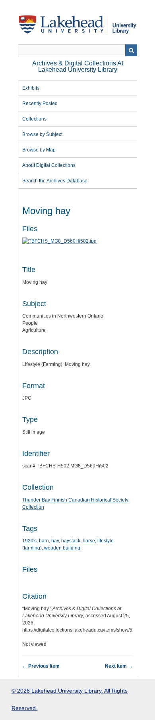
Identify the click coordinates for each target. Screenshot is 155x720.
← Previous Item (41, 666)
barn (44, 541)
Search (131, 50)
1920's (29, 541)
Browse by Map (39, 150)
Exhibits (30, 88)
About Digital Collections (49, 165)
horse (89, 541)
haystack (70, 541)
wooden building (62, 548)
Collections (34, 119)
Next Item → (119, 666)
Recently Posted (40, 103)
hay (55, 541)
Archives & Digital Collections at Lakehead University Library (77, 66)
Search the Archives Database (54, 181)
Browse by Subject (42, 134)
